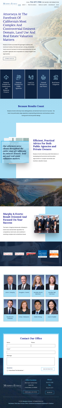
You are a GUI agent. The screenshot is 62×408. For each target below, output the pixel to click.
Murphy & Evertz (27, 401)
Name (8, 342)
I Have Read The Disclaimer (16, 370)
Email (8, 349)
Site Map (17, 403)
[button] (61, 399)
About (23, 5)
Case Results (51, 5)
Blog (57, 5)
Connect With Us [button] (9, 58)
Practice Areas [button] (32, 5)
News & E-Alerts (43, 5)
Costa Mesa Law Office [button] (31, 392)
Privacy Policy (25, 403)
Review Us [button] (49, 392)
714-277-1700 (35, 2)
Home (19, 5)
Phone (33, 342)
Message (9, 355)
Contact (56, 7)
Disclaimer (9, 368)
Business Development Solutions (38, 403)
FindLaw (51, 403)
